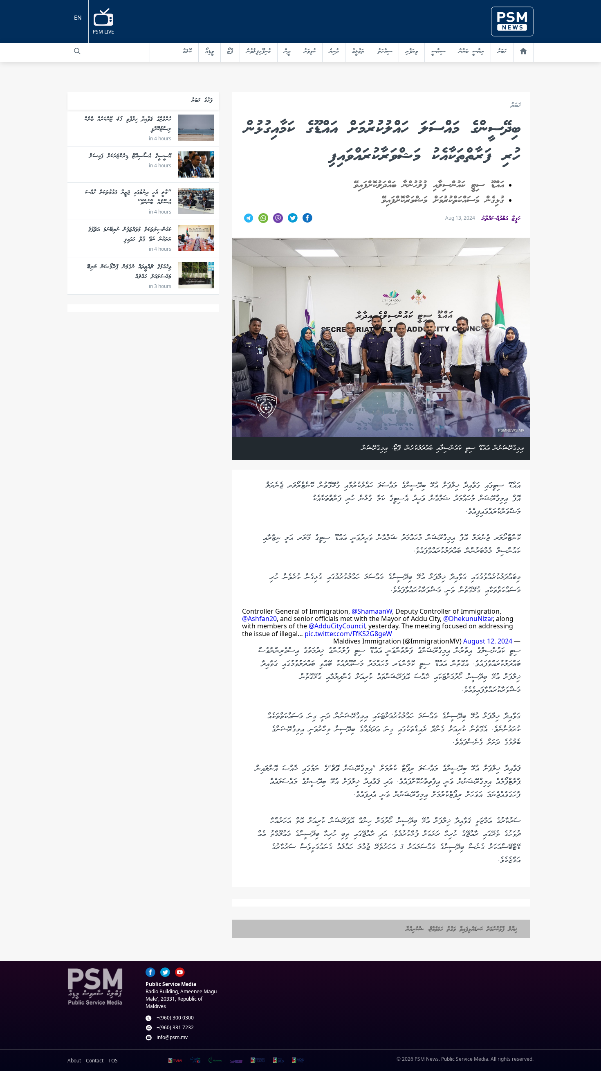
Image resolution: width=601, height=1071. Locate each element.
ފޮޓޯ (230, 51)
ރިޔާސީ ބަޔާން (471, 51)
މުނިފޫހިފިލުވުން (259, 51)
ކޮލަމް (187, 51)
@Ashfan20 (259, 618)
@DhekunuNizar (468, 618)
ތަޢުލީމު (358, 51)
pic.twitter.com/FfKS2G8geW (348, 633)
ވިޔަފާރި (412, 51)
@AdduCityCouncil (337, 625)
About (74, 1060)
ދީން (287, 51)
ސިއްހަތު (385, 51)
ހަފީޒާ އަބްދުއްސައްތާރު (501, 219)
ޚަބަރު (502, 51)
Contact (94, 1060)
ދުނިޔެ (334, 51)
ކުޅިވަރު (310, 51)
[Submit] (77, 51)
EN (78, 17)
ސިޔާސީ (438, 51)
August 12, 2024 (487, 641)
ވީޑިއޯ (209, 51)
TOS (113, 1060)
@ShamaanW (372, 611)
